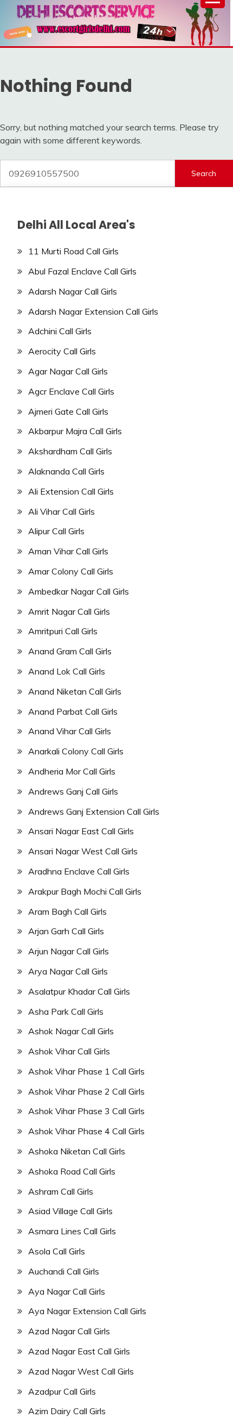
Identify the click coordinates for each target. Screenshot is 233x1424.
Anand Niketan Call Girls (74, 691)
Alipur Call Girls (56, 531)
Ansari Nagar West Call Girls (83, 851)
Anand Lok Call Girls (66, 671)
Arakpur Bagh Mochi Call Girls (84, 891)
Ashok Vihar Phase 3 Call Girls (86, 1111)
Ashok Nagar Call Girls (71, 1031)
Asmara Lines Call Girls (72, 1231)
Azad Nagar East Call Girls (79, 1351)
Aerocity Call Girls (62, 351)
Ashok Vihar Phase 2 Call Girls (86, 1091)
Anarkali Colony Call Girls (76, 751)
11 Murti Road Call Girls (73, 251)
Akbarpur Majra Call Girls (75, 431)
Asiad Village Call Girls (70, 1211)
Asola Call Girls (56, 1251)
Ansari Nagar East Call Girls (81, 831)
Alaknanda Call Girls (66, 471)
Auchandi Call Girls (63, 1271)
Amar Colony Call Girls (70, 571)
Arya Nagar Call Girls (68, 971)
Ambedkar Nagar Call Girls (78, 591)
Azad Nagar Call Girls (69, 1331)
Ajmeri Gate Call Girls (68, 411)
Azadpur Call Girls (62, 1391)
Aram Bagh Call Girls (67, 911)
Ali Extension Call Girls (71, 491)
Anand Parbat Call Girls (73, 711)
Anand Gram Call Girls (70, 651)
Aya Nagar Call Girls (66, 1291)
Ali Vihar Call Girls (61, 511)
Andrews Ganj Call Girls (73, 791)
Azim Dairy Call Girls (67, 1411)
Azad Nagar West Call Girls (81, 1371)
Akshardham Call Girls (70, 451)
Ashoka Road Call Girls (71, 1171)
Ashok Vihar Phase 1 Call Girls (86, 1071)
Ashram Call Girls (60, 1191)
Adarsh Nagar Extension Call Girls (93, 311)
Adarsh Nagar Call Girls (72, 291)
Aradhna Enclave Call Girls (79, 871)
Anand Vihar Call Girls (69, 731)
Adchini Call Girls (60, 331)
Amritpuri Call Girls (63, 631)
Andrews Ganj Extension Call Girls (93, 811)
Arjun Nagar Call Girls (68, 951)
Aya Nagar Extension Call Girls (87, 1311)
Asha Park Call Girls (65, 1011)
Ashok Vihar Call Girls (69, 1051)
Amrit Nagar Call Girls (69, 611)
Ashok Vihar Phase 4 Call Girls (86, 1131)
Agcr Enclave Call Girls (71, 391)
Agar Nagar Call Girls (68, 371)
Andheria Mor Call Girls (71, 771)
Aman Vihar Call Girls (68, 551)
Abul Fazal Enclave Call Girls (82, 271)
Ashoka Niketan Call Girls (76, 1151)
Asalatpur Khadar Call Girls (79, 991)
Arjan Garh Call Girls (66, 931)
